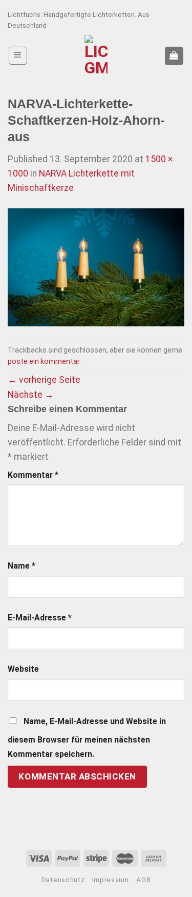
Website (23, 669)
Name (21, 566)
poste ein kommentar (43, 361)
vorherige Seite (44, 380)
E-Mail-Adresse (40, 617)
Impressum (110, 880)
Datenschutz (62, 880)
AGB (143, 880)
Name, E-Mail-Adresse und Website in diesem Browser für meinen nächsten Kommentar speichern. (87, 737)
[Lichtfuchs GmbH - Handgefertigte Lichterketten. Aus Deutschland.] (96, 56)
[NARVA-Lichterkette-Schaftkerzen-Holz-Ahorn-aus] (96, 267)
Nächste (31, 394)
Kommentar (33, 475)
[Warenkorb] (174, 56)
